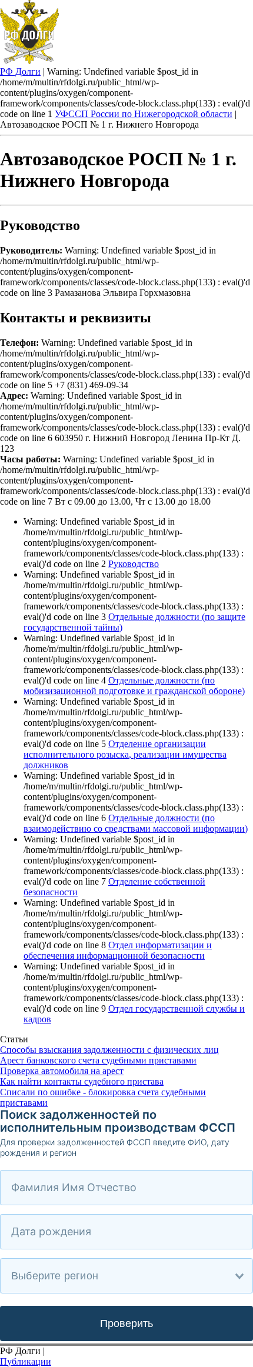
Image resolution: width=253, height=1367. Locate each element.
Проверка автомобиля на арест (62, 1071)
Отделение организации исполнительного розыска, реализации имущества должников (125, 754)
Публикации (25, 1361)
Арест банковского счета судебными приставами (98, 1060)
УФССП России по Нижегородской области (143, 114)
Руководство (133, 564)
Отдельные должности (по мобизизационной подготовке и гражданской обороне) (134, 685)
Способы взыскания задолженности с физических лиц (109, 1050)
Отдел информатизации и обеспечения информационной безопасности (118, 950)
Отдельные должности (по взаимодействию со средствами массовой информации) (136, 823)
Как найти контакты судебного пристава (82, 1081)
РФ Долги (20, 71)
